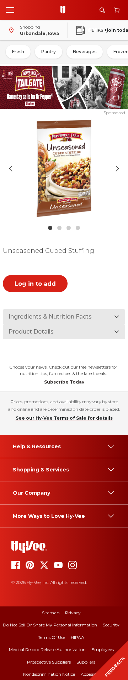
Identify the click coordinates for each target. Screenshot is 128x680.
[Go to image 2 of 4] (59, 228)
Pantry (48, 51)
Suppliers (85, 662)
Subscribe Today (64, 382)
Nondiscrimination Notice (49, 674)
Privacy (73, 612)
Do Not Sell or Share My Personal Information (50, 625)
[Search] (102, 10)
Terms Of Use (51, 637)
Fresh (18, 51)
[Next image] (117, 168)
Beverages (84, 51)
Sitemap (50, 612)
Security (111, 625)
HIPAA (77, 637)
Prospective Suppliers (49, 662)
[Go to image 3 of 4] (68, 228)
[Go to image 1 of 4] (50, 228)
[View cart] (116, 10)
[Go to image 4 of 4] (77, 228)
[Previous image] (10, 168)
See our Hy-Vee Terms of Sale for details (64, 418)
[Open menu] (10, 9)
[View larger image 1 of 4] (64, 168)
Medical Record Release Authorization (47, 649)
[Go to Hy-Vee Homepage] (64, 10)
